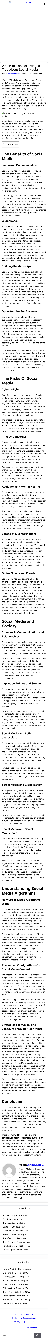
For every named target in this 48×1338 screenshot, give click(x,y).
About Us (18, 1314)
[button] (44, 4)
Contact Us (28, 1314)
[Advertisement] (24, 35)
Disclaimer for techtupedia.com (24, 1318)
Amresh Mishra (14, 74)
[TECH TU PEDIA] (24, 4)
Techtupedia (32, 1327)
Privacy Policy (19, 1322)
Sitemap (30, 1322)
